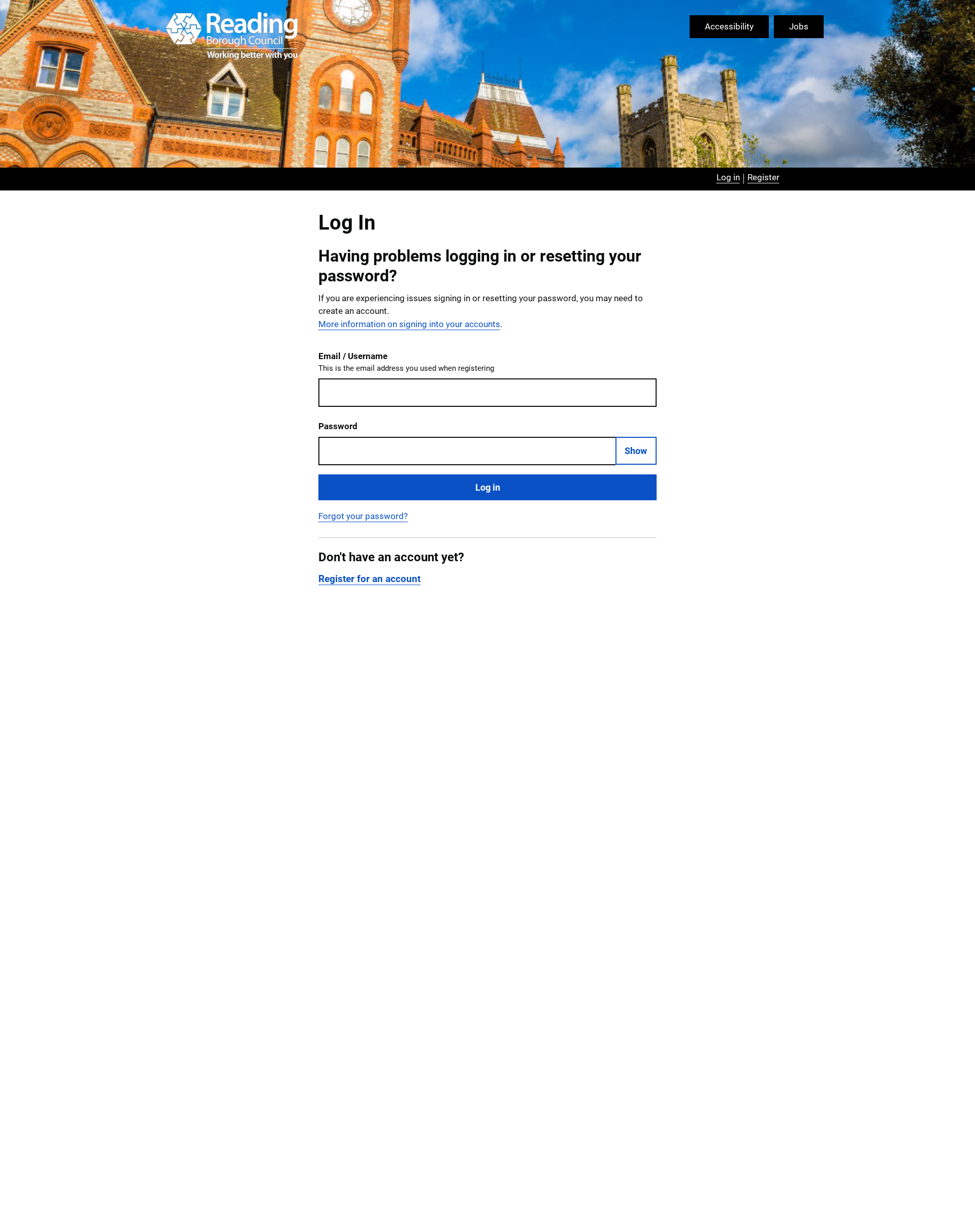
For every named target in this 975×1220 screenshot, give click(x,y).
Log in (487, 487)
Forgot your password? (363, 516)
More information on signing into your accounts (409, 324)
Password (338, 426)
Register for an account (369, 579)
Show (636, 450)
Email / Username (406, 362)
